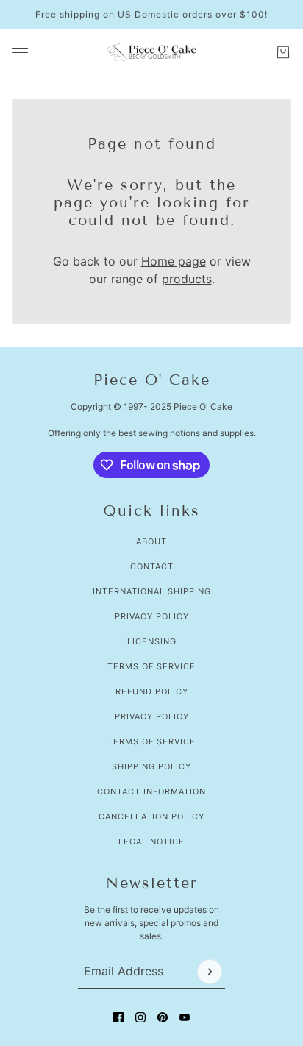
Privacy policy (152, 716)
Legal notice (151, 841)
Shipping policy (151, 766)
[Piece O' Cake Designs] (151, 52)
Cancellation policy (151, 816)
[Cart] (283, 52)
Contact (152, 566)
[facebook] (118, 1017)
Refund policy (151, 691)
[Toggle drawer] (20, 52)
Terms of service (151, 741)
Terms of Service (151, 666)
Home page (173, 261)
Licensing (152, 641)
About (151, 541)
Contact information (151, 791)
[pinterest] (162, 1017)
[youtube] (185, 1017)
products (187, 278)
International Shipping (152, 591)
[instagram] (140, 1017)
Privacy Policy (152, 616)
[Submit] (209, 971)
